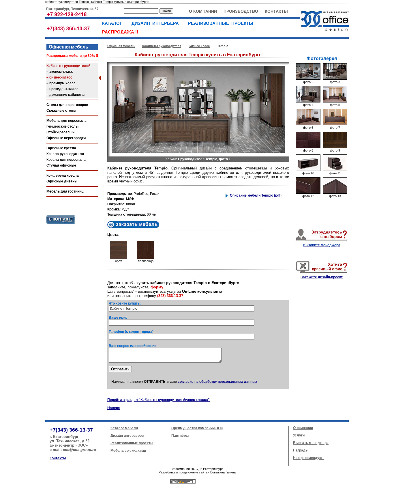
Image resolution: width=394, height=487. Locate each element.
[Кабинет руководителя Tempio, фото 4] (308, 101)
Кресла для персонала (66, 160)
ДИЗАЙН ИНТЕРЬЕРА (157, 23)
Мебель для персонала (66, 121)
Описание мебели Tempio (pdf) (256, 195)
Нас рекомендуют (308, 458)
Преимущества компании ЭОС (197, 428)
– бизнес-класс (59, 77)
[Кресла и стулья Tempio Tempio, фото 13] (335, 193)
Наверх (113, 408)
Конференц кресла (62, 175)
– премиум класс (61, 83)
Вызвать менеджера (311, 443)
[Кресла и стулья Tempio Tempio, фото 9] (335, 147)
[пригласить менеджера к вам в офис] (322, 240)
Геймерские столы (62, 126)
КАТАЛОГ (114, 23)
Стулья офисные (61, 165)
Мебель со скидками (128, 451)
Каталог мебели (124, 428)
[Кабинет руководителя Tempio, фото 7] (335, 124)
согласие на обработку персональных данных (217, 382)
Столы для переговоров (67, 105)
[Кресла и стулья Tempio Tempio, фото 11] (335, 170)
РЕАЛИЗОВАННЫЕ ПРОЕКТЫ (222, 23)
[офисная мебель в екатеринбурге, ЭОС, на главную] (324, 33)
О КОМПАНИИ (203, 11)
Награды (300, 450)
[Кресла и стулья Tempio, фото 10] (308, 170)
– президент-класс (62, 89)
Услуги (299, 435)
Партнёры (180, 436)
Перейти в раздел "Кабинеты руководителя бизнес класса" (158, 400)
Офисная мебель (67, 46)
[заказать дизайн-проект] (322, 272)
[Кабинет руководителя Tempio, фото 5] (335, 101)
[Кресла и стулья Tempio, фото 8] (308, 147)
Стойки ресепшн (60, 132)
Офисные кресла (61, 148)
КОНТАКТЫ (276, 11)
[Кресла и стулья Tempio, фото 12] (308, 193)
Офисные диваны (61, 181)
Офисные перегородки (66, 138)
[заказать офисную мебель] (133, 227)
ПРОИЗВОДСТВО (241, 11)
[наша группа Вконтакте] (60, 225)
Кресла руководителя (65, 154)
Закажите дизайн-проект (322, 277)
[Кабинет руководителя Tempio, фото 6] (308, 124)
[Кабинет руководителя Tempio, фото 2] (308, 78)
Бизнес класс (199, 46)
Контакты (58, 458)
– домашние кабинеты (65, 95)
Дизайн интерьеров (127, 436)
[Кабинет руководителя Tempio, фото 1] (198, 152)
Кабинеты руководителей (68, 66)
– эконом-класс (59, 72)
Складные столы (61, 111)
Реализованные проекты (131, 443)
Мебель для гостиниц (64, 191)
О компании (303, 428)
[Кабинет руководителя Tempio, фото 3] (335, 78)
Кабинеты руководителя (161, 46)
